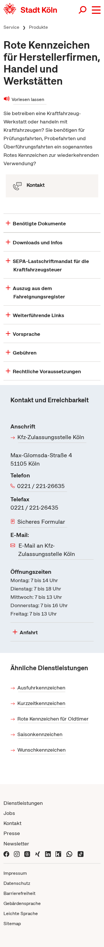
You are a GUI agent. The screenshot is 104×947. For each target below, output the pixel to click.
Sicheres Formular (41, 521)
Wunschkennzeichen (42, 749)
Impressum (15, 873)
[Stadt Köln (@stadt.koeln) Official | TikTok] (80, 854)
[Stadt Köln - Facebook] (6, 854)
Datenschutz (16, 883)
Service (11, 27)
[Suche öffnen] (83, 10)
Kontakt (12, 823)
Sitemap (12, 924)
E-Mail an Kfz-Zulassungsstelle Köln (46, 550)
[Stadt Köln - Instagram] (17, 854)
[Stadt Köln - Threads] (27, 854)
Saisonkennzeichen (40, 734)
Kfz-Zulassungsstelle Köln (51, 437)
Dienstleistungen (23, 803)
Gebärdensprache (22, 903)
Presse (11, 833)
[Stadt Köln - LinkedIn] (48, 854)
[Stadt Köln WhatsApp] (69, 854)
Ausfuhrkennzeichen (41, 687)
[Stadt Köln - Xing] (37, 854)
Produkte (38, 27)
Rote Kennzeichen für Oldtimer (53, 718)
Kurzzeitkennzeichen (41, 703)
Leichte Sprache (20, 913)
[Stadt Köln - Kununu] (58, 854)
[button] (96, 10)
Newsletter (16, 843)
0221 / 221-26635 (41, 486)
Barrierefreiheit (19, 893)
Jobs (9, 813)
